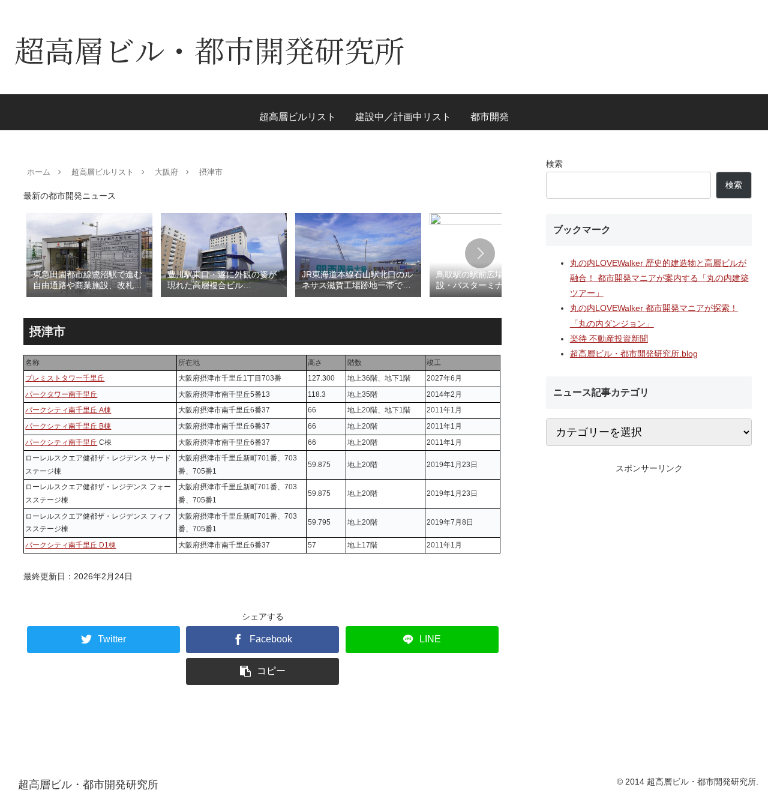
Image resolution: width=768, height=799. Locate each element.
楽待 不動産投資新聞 (609, 338)
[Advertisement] (649, 560)
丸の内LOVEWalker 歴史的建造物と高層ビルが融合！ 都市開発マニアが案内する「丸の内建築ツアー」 (659, 278)
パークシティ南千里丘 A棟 (68, 410)
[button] (480, 253)
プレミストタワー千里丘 (64, 378)
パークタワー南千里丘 (61, 394)
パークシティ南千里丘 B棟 (68, 426)
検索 (554, 164)
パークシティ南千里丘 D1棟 (70, 545)
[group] (89, 254)
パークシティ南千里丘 (61, 442)
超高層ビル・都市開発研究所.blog (634, 353)
